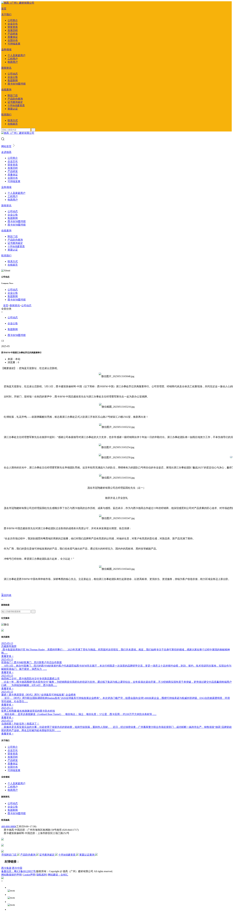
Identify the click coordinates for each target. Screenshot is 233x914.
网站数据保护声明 (11, 874)
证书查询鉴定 (15, 102)
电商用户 (13, 62)
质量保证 (13, 37)
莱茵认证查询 (87, 854)
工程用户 (13, 58)
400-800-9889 (8, 826)
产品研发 (13, 33)
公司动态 (13, 73)
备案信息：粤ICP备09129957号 (18, 871)
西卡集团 (6, 868)
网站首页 (6, 146)
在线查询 (6, 89)
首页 (3, 8)
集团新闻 (13, 80)
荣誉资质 (13, 27)
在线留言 (13, 123)
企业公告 (13, 77)
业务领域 (6, 49)
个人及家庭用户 (16, 55)
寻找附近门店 (9, 854)
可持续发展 (14, 43)
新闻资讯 (6, 68)
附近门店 (13, 95)
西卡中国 (17, 868)
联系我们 (6, 114)
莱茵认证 (13, 108)
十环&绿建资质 (16, 105)
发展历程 (13, 30)
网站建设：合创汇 (58, 874)
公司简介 (13, 20)
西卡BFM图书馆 (17, 83)
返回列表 (6, 595)
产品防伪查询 (15, 98)
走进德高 (6, 152)
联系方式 (13, 120)
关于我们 (6, 14)
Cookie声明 (29, 874)
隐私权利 (41, 874)
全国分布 (13, 40)
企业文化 (13, 23)
